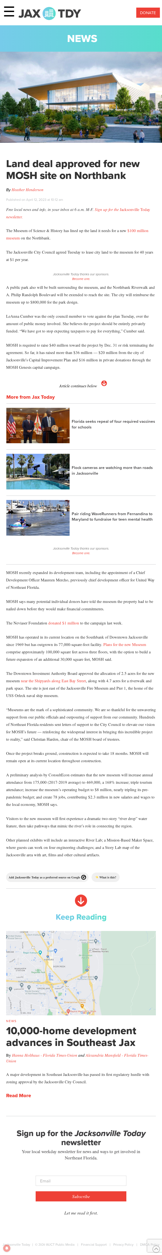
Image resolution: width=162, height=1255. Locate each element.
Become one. (81, 279)
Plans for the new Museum (124, 644)
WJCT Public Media (60, 1244)
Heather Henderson (27, 189)
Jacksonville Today (16, 1244)
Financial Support (94, 1244)
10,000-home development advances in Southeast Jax (71, 1036)
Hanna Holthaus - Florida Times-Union (44, 1055)
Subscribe (81, 1196)
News (82, 38)
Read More (18, 1095)
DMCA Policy (149, 1244)
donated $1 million (63, 622)
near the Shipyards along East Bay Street (53, 680)
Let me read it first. (81, 1213)
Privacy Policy (123, 1244)
